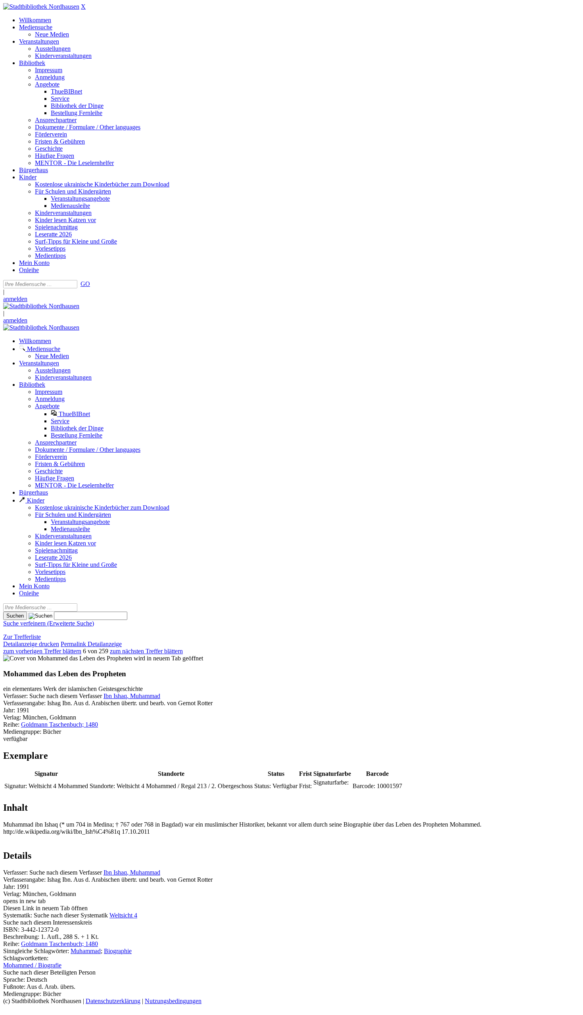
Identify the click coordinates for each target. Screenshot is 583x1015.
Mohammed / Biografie (32, 965)
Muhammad (86, 951)
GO (85, 283)
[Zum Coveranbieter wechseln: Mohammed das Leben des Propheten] (67, 658)
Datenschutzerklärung (113, 1001)
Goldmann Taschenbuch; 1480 (59, 724)
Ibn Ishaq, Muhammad (132, 696)
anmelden (15, 298)
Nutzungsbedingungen (173, 1001)
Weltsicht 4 (123, 915)
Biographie (118, 951)
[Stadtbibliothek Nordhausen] (41, 6)
